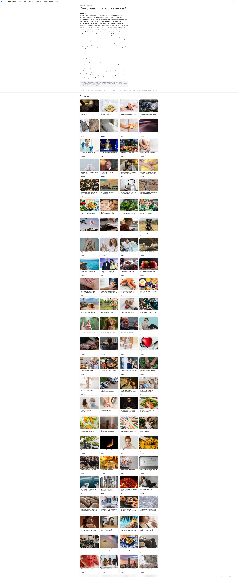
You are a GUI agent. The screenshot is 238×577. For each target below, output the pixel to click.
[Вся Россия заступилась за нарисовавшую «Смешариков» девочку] (129, 426)
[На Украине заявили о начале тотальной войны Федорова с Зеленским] (129, 406)
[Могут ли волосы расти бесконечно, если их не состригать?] (109, 564)
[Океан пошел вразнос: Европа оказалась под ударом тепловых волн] (89, 267)
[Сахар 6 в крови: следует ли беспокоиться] (89, 148)
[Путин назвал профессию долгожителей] (109, 168)
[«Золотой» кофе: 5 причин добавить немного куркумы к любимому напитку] (148, 445)
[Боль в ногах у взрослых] (89, 386)
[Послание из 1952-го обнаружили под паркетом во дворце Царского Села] (148, 188)
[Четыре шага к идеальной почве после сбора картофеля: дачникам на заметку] (89, 465)
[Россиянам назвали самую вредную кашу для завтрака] (129, 267)
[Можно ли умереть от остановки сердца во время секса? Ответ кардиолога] (129, 108)
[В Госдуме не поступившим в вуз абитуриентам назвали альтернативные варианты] (89, 485)
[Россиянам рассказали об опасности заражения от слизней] (109, 465)
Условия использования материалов (198, 576)
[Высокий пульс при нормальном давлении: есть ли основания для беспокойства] (148, 168)
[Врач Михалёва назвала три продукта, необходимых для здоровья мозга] (129, 287)
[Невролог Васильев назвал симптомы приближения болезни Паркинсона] (89, 445)
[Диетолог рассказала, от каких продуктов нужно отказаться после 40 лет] (109, 366)
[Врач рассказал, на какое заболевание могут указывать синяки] (89, 247)
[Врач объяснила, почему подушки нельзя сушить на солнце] (109, 128)
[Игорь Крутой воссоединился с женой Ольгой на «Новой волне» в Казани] (109, 267)
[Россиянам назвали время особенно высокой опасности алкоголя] (89, 307)
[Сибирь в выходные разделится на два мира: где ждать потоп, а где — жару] (148, 505)
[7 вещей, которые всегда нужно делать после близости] (129, 168)
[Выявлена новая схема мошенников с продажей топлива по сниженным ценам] (148, 307)
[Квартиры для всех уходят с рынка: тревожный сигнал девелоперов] (109, 485)
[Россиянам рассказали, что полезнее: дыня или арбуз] (89, 426)
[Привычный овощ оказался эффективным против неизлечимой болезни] (148, 208)
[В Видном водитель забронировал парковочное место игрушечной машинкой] (109, 386)
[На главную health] (7, 1)
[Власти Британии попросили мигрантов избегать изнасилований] (109, 188)
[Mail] (2, 1)
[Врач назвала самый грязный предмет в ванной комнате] (109, 426)
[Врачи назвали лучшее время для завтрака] (148, 287)
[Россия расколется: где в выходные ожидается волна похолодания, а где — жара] (148, 227)
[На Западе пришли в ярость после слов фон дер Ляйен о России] (109, 148)
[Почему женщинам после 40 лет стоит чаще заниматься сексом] (129, 525)
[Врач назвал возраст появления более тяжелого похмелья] (129, 326)
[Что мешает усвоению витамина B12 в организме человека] (89, 188)
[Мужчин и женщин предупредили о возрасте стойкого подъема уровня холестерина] (129, 366)
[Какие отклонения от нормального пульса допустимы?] (129, 307)
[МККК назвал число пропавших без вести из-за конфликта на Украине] (89, 227)
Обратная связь (209, 576)
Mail (2, 576)
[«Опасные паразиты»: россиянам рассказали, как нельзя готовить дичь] (89, 346)
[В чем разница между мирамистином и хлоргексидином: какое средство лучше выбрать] (89, 406)
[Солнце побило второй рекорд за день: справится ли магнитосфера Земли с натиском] (129, 485)
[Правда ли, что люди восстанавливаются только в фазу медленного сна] (129, 386)
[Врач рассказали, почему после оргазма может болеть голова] (109, 208)
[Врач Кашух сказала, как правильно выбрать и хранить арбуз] (89, 564)
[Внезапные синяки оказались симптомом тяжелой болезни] (89, 287)
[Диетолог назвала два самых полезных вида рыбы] (109, 108)
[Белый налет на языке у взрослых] (129, 445)
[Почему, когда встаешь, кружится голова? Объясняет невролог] (148, 128)
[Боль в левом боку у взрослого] (129, 247)
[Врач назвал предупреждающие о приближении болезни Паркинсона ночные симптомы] (148, 544)
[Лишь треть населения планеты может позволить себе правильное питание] (148, 406)
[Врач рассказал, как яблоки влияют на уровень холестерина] (129, 148)
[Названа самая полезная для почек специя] (148, 247)
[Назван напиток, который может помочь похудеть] (148, 426)
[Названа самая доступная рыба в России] (109, 227)
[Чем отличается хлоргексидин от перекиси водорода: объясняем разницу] (109, 247)
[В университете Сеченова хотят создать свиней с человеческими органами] (89, 505)
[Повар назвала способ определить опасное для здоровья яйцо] (129, 128)
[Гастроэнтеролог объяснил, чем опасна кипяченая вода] (129, 188)
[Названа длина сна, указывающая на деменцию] (89, 108)
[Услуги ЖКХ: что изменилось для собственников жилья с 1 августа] (148, 108)
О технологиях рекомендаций (218, 576)
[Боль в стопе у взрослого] (109, 406)
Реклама (10, 576)
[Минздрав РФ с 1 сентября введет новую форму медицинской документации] (109, 505)
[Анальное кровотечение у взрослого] (148, 564)
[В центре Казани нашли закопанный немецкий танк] (89, 128)
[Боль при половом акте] (148, 485)
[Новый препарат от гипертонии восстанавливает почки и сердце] (109, 287)
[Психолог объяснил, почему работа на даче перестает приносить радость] (109, 307)
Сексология (89, 5)
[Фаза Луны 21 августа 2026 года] (109, 445)
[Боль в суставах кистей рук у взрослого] (129, 465)
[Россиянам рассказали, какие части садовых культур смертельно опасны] (148, 366)
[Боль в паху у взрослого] (148, 326)
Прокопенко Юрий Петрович (93, 58)
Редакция (189, 576)
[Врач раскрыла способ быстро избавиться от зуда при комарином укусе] (109, 544)
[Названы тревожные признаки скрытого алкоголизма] (109, 525)
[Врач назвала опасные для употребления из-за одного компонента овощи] (129, 208)
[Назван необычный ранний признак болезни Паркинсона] (89, 326)
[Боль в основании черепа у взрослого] (109, 346)
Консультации (82, 5)
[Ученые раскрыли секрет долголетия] (89, 366)
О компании (6, 576)
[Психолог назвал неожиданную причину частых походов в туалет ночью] (129, 346)
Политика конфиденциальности (230, 576)
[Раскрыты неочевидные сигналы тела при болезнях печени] (148, 148)
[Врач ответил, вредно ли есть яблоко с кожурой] (148, 267)
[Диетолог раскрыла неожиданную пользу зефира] (89, 168)
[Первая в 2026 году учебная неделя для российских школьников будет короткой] (148, 386)
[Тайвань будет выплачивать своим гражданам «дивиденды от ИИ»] (129, 564)
